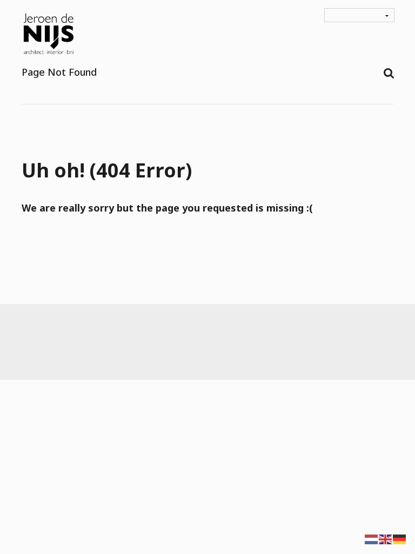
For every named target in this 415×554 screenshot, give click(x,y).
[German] (400, 538)
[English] (386, 538)
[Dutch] (372, 538)
